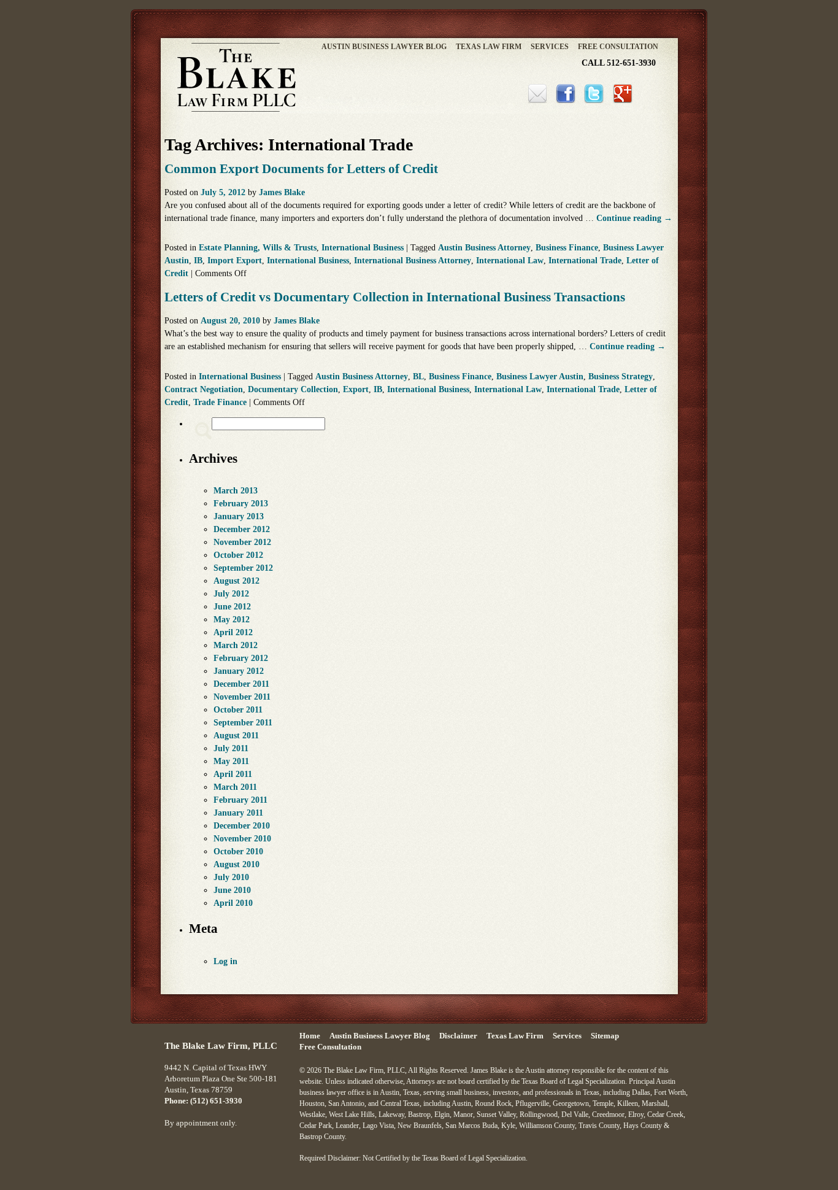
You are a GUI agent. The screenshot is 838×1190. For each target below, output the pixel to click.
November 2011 (242, 696)
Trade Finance (220, 402)
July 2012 (231, 593)
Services (550, 46)
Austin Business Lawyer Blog (384, 46)
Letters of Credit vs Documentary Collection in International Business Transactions (394, 297)
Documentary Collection (293, 389)
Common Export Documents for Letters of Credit (301, 168)
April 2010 (233, 903)
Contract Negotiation (203, 389)
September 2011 (242, 722)
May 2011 (231, 761)
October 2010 (238, 851)
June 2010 (232, 890)
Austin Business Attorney (484, 247)
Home (309, 1036)
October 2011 (238, 709)
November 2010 (242, 838)
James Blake (282, 192)
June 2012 (232, 606)
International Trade (584, 260)
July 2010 (231, 877)
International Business (362, 247)
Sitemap (605, 1036)
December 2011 (241, 684)
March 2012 (235, 645)
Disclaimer (458, 1036)
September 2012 (243, 568)
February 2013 (240, 503)
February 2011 (240, 800)
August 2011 (236, 735)
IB (198, 260)
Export (356, 389)
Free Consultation (618, 46)
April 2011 (232, 774)
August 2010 (236, 864)
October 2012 (238, 555)
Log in (225, 961)
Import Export (234, 260)
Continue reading (634, 218)
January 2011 (238, 812)
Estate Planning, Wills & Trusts (258, 247)
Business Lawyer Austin (539, 376)
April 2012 (233, 632)
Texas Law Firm (488, 46)
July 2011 (230, 748)
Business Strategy (620, 376)
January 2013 (238, 516)
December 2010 (241, 825)
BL (418, 376)
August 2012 (236, 580)
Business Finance (567, 247)
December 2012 (241, 529)
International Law (510, 260)
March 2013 (235, 490)
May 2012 (231, 619)
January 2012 (238, 671)
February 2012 (240, 658)
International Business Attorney (412, 260)
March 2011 (235, 787)
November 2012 (242, 542)
